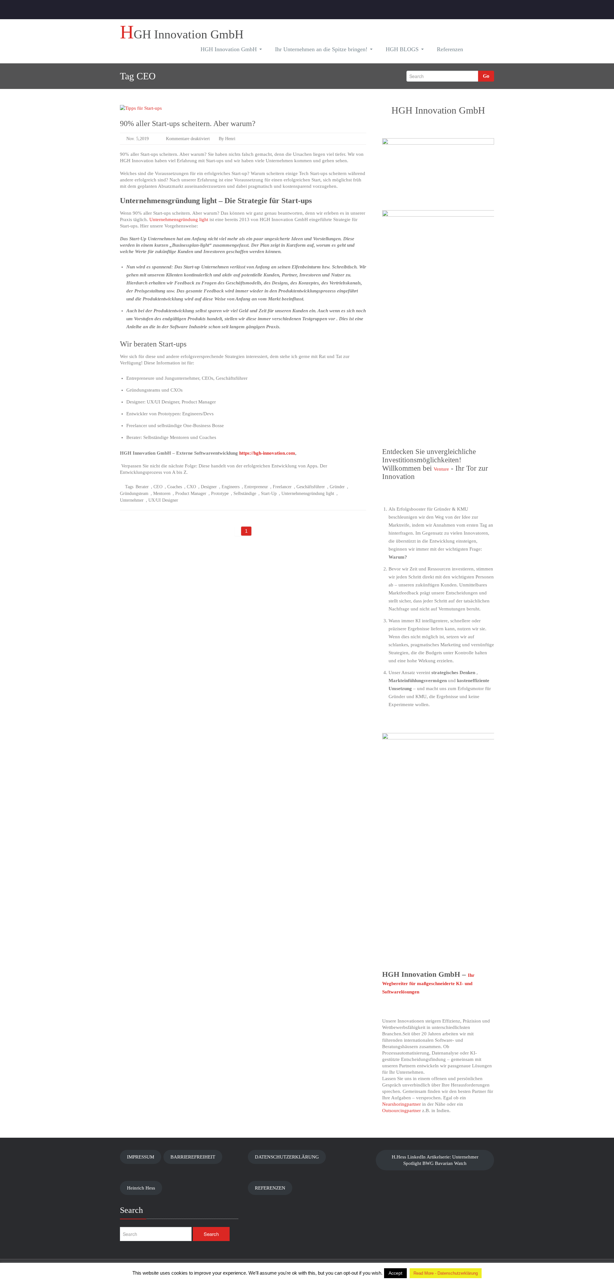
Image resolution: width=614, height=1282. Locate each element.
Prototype (220, 493)
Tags (129, 486)
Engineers (231, 486)
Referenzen (450, 49)
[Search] (479, 50)
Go (486, 76)
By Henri (226, 138)
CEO (158, 486)
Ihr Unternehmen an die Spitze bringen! (321, 49)
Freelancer (282, 486)
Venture (441, 469)
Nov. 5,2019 (137, 138)
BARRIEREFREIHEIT (192, 1156)
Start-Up (269, 493)
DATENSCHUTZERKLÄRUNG (287, 1156)
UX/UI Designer (163, 500)
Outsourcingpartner (401, 1110)
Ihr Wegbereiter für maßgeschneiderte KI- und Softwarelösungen (428, 983)
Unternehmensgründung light (178, 219)
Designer (209, 486)
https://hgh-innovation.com (267, 453)
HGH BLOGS (402, 49)
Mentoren (161, 493)
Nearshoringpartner (401, 1104)
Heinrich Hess (141, 1187)
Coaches (174, 486)
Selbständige (244, 493)
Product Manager (190, 493)
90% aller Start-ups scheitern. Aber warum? (188, 123)
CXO (191, 486)
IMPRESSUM (140, 1156)
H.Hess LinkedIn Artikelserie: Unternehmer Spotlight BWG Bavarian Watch (435, 1160)
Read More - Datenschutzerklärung (445, 1273)
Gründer (337, 486)
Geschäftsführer (310, 486)
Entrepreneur (256, 486)
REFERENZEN (270, 1187)
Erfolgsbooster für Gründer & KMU (432, 509)
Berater (142, 486)
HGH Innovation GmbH (229, 49)
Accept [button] (395, 1273)
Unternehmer (132, 500)
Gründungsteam (134, 493)
